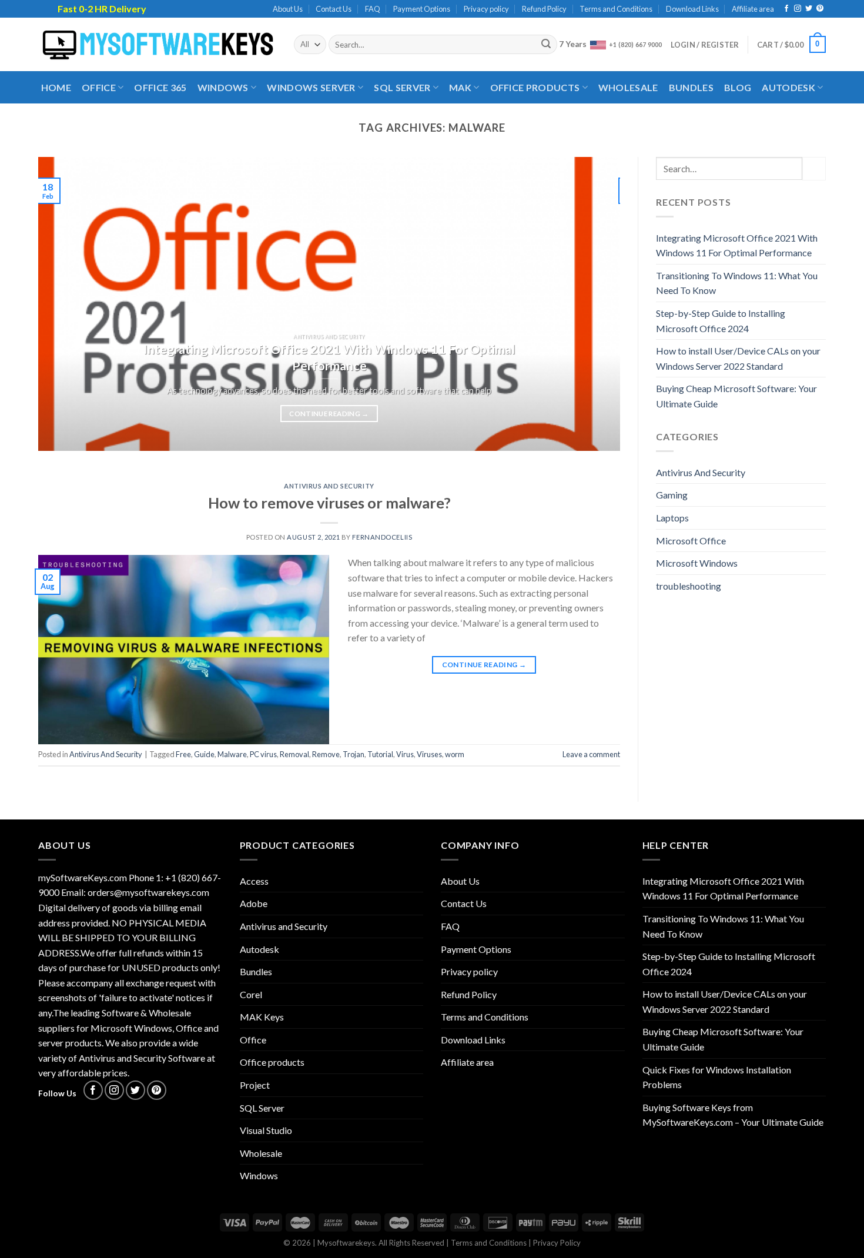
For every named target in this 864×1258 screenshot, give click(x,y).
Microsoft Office (691, 540)
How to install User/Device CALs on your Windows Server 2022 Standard (738, 358)
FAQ (372, 9)
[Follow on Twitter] (808, 9)
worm (454, 754)
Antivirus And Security (329, 486)
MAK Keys (262, 1016)
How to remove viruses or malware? (329, 502)
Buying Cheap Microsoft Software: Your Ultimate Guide (736, 396)
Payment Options (421, 9)
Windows (223, 87)
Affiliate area (753, 9)
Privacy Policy (557, 1242)
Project (255, 1084)
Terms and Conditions (616, 9)
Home (56, 87)
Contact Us (333, 9)
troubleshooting (688, 585)
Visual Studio (266, 1130)
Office (99, 87)
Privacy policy (486, 9)
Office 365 (160, 87)
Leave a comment (591, 754)
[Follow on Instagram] (797, 9)
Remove (326, 754)
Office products (535, 87)
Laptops (672, 517)
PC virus (263, 754)
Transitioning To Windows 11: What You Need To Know (737, 283)
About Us (288, 9)
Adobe (253, 903)
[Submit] (547, 45)
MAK (460, 87)
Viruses (429, 754)
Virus (405, 754)
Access (254, 880)
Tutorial (380, 754)
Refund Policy (544, 9)
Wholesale (628, 87)
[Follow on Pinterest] (819, 9)
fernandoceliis (382, 537)
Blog (737, 87)
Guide (204, 754)
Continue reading (329, 413)
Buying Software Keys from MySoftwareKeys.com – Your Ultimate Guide (732, 1115)
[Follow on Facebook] (786, 9)
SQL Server (402, 87)
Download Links (692, 9)
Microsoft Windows (697, 562)
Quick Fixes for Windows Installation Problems (716, 1077)
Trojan (353, 754)
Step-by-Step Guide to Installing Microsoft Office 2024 (720, 320)
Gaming (672, 494)
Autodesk (788, 87)
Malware (232, 754)
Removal (294, 754)
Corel (251, 994)
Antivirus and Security (283, 926)
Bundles (691, 87)
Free (183, 754)
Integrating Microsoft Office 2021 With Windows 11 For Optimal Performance (737, 245)
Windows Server (311, 87)
